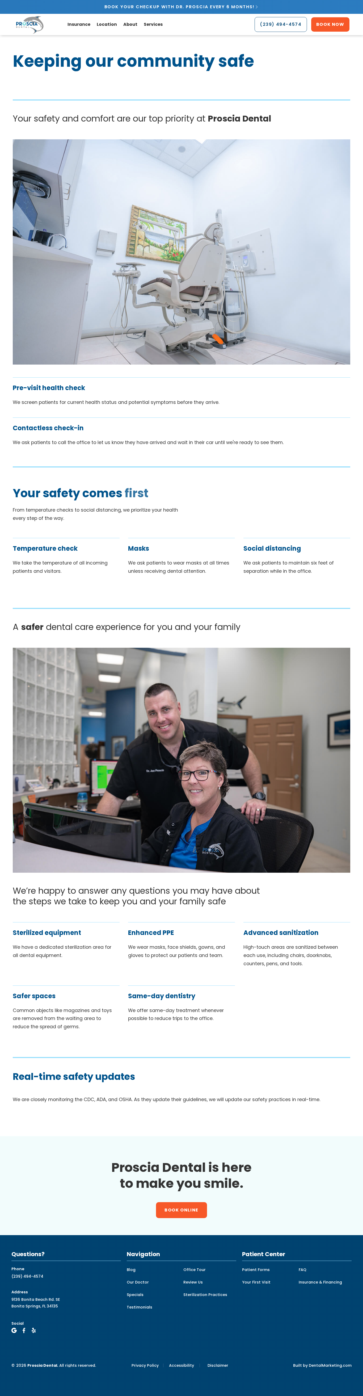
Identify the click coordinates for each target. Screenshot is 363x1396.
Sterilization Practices (205, 1294)
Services (153, 24)
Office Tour (194, 1269)
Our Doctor (138, 1282)
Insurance (78, 24)
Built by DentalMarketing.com (322, 1365)
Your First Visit (256, 1282)
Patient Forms (256, 1269)
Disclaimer (218, 1365)
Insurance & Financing (320, 1282)
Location (107, 24)
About (130, 24)
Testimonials (139, 1307)
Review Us (193, 1282)
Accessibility (181, 1365)
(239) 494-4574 (27, 1276)
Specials (135, 1294)
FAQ (302, 1269)
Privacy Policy (145, 1365)
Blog (131, 1269)
